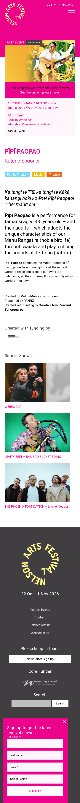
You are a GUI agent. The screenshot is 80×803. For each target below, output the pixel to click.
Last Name (16, 755)
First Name (16, 736)
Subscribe (35, 791)
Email (14, 767)
